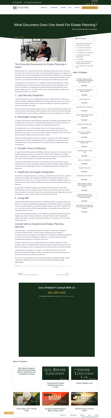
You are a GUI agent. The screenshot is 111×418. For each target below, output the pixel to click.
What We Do (54, 7)
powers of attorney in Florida (55, 258)
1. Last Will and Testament (83, 47)
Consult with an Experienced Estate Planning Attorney (84, 62)
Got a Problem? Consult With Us (84, 66)
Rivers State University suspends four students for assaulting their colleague (84, 207)
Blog (70, 7)
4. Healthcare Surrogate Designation (83, 56)
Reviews (63, 7)
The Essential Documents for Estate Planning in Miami (84, 44)
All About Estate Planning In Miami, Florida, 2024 (55, 410)
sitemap (83, 416)
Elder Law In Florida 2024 (84, 160)
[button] (93, 38)
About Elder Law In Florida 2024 (84, 107)
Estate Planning (23, 7)
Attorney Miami (23, 8)
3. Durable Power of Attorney (84, 52)
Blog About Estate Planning (66, 29)
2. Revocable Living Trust (83, 50)
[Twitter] (89, 4)
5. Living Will (80, 59)
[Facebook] (86, 4)
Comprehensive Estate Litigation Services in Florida (55, 385)
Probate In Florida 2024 (84, 168)
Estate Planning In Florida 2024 (84, 175)
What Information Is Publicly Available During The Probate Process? (84, 185)
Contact (77, 7)
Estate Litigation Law (84, 99)
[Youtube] (92, 4)
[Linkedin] (95, 4)
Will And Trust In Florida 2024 (84, 124)
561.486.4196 (57, 292)
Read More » (84, 85)
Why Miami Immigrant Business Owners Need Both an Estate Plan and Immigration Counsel (84, 80)
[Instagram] (97, 4)
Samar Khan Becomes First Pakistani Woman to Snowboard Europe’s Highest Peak (84, 196)
